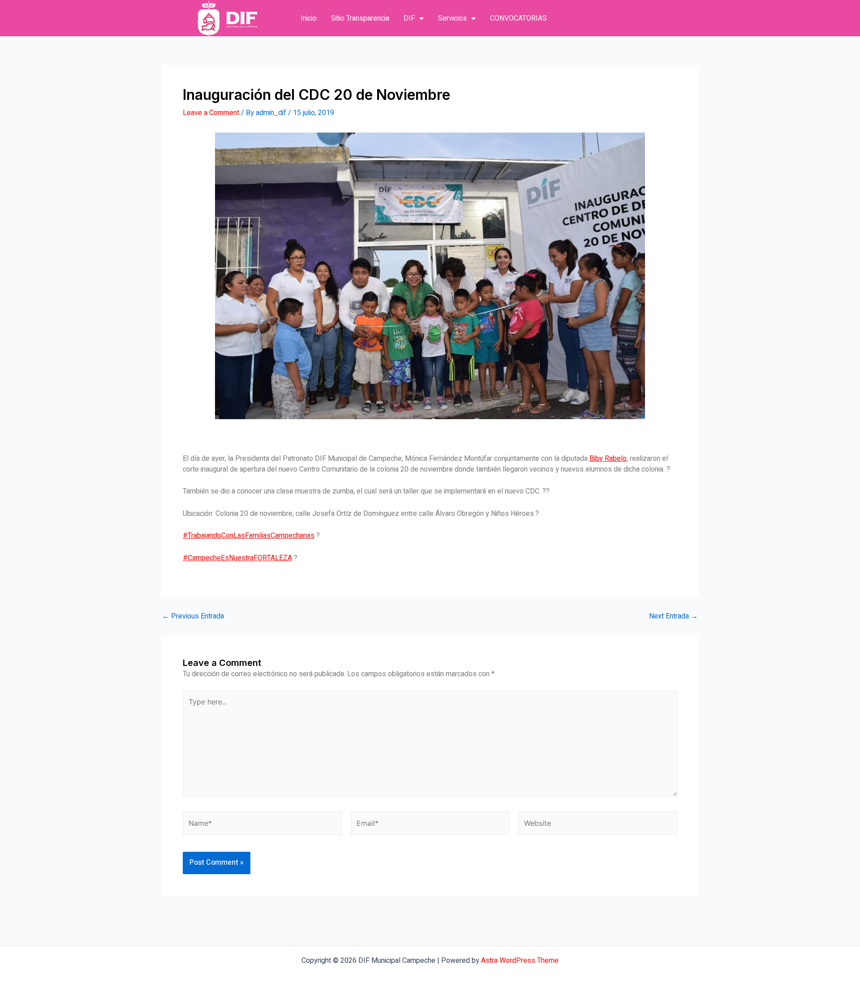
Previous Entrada (193, 616)
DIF (409, 18)
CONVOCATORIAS (518, 18)
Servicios (452, 18)
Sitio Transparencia (360, 18)
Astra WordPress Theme (520, 960)
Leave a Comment (211, 112)
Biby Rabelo (608, 458)
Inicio (309, 18)
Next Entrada (673, 616)
